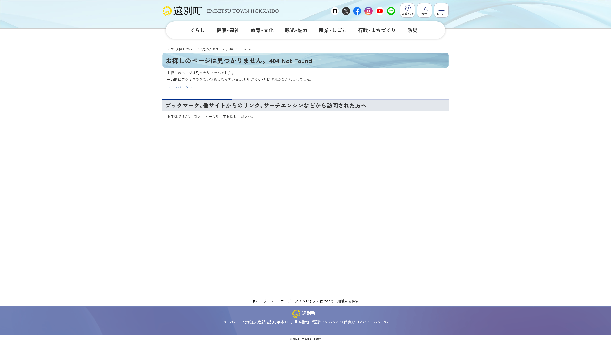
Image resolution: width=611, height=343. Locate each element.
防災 (412, 30)
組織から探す (348, 300)
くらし (197, 30)
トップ (168, 49)
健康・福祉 (227, 30)
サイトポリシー (264, 300)
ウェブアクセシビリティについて (307, 300)
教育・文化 (262, 30)
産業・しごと (333, 30)
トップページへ (179, 87)
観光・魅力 (296, 30)
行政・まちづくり (377, 30)
